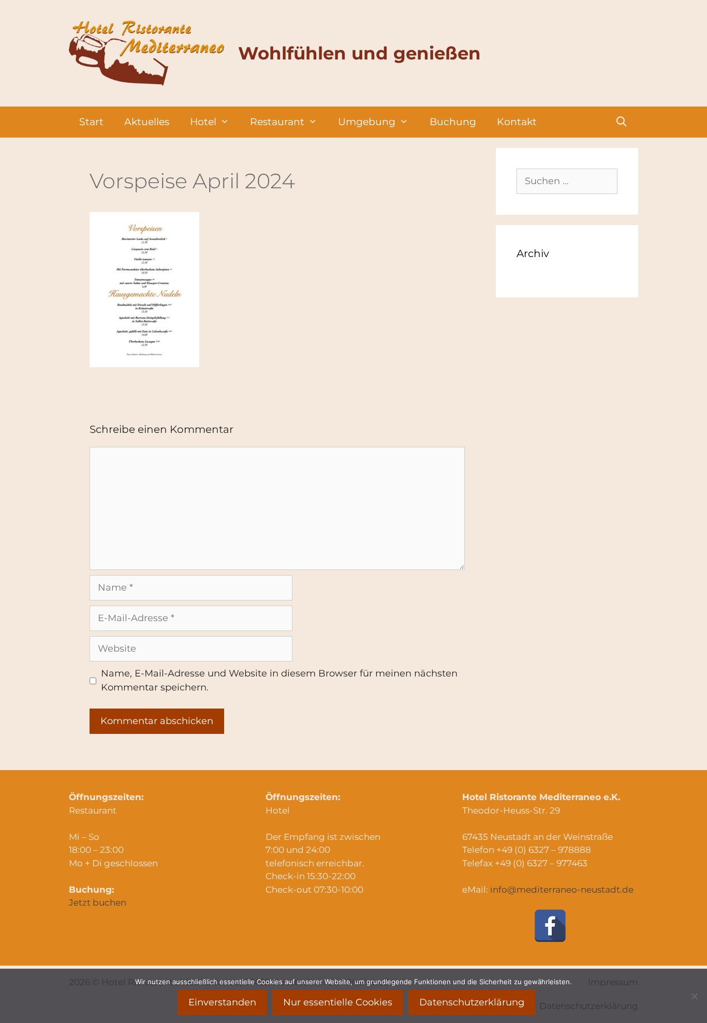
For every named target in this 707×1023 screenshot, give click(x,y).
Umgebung (366, 122)
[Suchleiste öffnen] (621, 122)
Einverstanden (222, 1002)
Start (91, 122)
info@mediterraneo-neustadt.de (562, 889)
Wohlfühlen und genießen (359, 53)
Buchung (453, 122)
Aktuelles (146, 122)
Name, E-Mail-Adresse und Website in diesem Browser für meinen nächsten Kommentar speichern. (279, 680)
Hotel (203, 122)
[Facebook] (550, 925)
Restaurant (277, 122)
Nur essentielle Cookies (337, 1002)
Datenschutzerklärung (471, 1002)
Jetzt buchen (97, 902)
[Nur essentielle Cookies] (694, 996)
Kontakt (517, 122)
